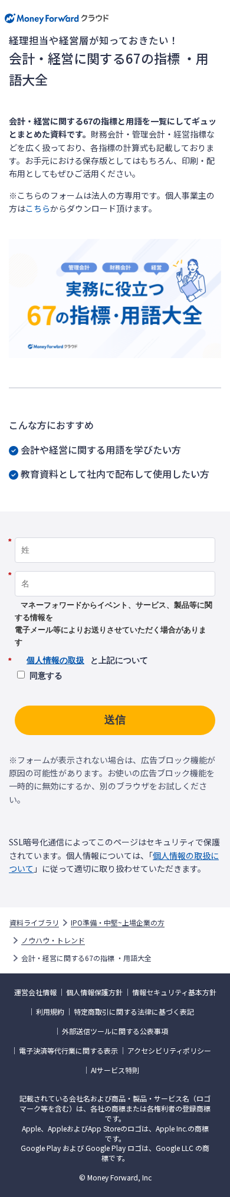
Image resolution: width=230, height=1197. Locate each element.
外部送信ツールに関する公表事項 (115, 1031)
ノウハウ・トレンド (53, 940)
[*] (115, 533)
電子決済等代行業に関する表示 (68, 1050)
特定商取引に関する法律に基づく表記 (134, 1011)
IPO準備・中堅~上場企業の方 (118, 922)
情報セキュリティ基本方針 (174, 992)
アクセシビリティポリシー (169, 1050)
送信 (115, 720)
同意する (46, 675)
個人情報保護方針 (94, 992)
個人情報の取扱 (55, 660)
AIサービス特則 (115, 1070)
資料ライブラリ (34, 922)
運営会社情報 (35, 992)
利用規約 (50, 1011)
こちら (37, 208)
